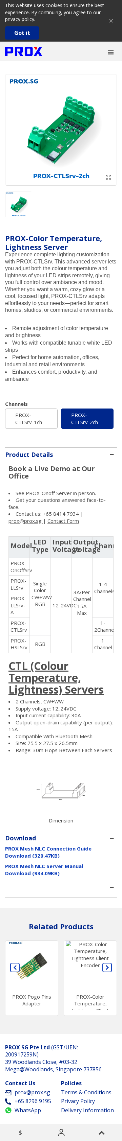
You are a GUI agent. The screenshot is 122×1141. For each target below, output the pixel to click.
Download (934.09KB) (32, 873)
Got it (22, 33)
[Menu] (110, 51)
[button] (15, 967)
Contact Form (63, 520)
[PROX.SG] (23, 51)
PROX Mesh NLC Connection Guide (48, 848)
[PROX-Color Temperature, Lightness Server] (108, 177)
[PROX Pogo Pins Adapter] (31, 965)
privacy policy (19, 19)
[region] (61, 594)
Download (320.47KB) (32, 855)
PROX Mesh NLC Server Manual (44, 866)
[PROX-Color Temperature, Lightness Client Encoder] (90, 965)
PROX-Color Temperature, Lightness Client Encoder (90, 1007)
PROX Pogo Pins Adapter (31, 1000)
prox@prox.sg (25, 520)
